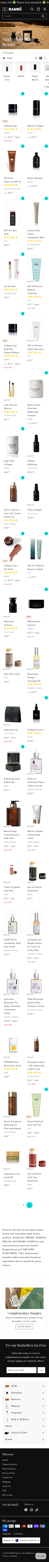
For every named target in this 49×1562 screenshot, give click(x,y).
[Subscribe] (41, 1370)
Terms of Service (9, 1464)
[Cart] (38, 9)
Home (5, 33)
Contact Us (7, 1477)
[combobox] (24, 16)
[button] (11, 129)
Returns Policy (9, 1468)
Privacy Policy (8, 1473)
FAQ (4, 1490)
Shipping (6, 1482)
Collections (16, 33)
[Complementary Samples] (24, 1298)
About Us (6, 1486)
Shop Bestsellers (24, 1326)
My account (7, 1495)
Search (5, 1460)
